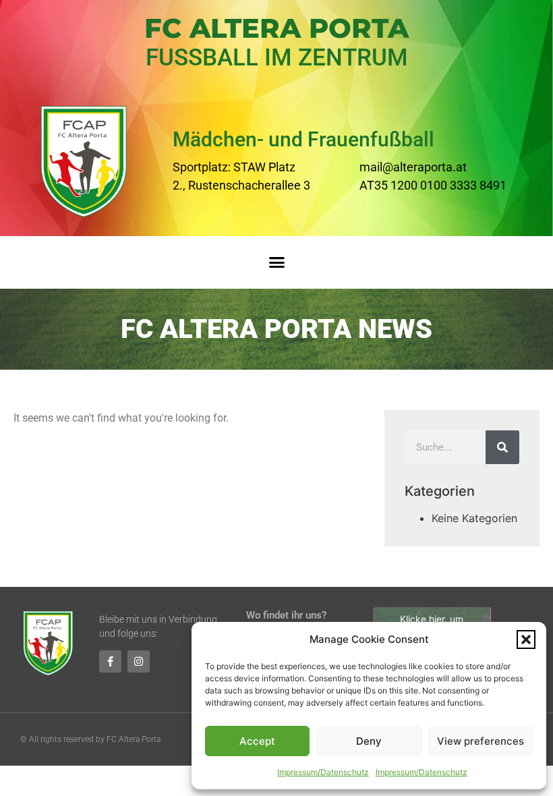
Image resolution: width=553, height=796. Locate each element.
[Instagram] (138, 661)
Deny (369, 741)
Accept (257, 741)
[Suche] (502, 447)
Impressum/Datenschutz (323, 772)
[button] (526, 639)
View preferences (480, 741)
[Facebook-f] (110, 661)
